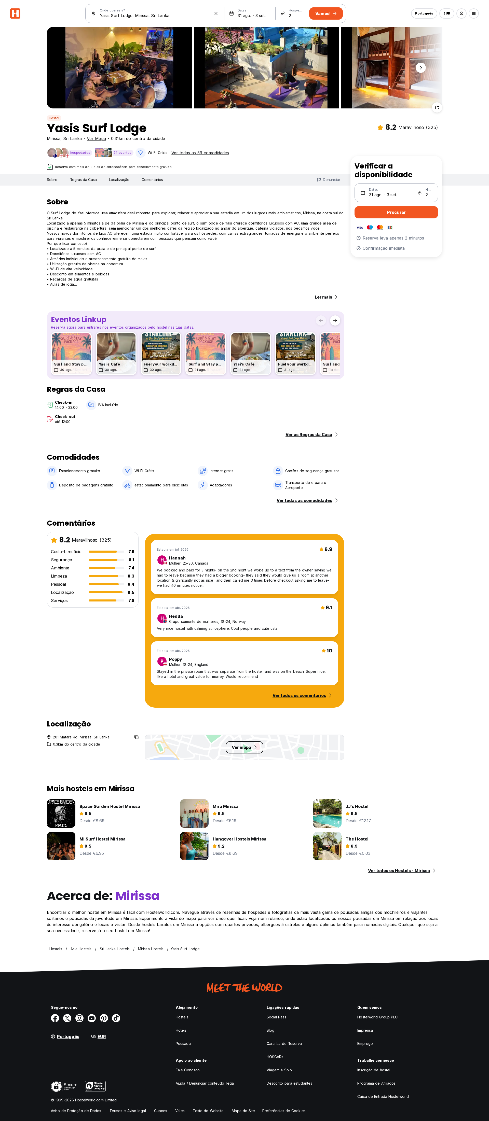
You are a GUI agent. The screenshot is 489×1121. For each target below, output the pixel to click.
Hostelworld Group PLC (377, 1017)
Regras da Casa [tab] (83, 179)
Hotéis (181, 1030)
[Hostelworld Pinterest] (104, 1018)
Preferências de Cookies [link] (284, 1111)
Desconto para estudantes (289, 1083)
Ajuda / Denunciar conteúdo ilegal (205, 1083)
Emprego (365, 1043)
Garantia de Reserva (284, 1043)
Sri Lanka (72, 138)
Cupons (160, 1111)
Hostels (182, 1017)
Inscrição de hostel (373, 1070)
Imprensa (365, 1030)
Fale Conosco (188, 1070)
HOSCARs (275, 1057)
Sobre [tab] (52, 179)
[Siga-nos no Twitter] (67, 1018)
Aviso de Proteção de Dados (76, 1111)
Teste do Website (208, 1111)
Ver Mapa (96, 138)
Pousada (183, 1043)
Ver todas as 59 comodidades (200, 152)
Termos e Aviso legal (128, 1111)
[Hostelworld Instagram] (79, 1018)
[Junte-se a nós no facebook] (55, 1018)
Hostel (54, 118)
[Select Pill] (461, 13)
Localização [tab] (119, 179)
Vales (180, 1111)
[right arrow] (335, 320)
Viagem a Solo (279, 1070)
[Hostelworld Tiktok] (116, 1018)
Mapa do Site (243, 1111)
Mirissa (53, 138)
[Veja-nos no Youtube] (92, 1018)
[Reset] (216, 13)
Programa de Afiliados (376, 1083)
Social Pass (276, 1017)
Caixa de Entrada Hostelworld (383, 1096)
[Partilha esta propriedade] (437, 107)
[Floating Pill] (421, 68)
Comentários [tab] (152, 179)
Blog (270, 1030)
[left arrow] (321, 320)
